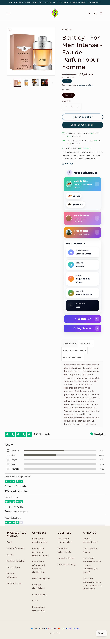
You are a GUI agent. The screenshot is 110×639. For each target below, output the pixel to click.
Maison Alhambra (12, 575)
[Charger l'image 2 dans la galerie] (26, 82)
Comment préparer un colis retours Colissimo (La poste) (92, 565)
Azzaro (10, 554)
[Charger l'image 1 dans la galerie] (17, 82)
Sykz (58, 633)
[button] (8, 13)
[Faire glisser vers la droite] (52, 83)
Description (84, 318)
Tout (9, 542)
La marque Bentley (72, 357)
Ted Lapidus (13, 567)
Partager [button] (69, 163)
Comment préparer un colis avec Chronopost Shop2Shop (92, 583)
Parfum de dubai (16, 561)
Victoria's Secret (15, 548)
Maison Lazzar (14, 583)
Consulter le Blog (67, 564)
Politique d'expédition (38, 586)
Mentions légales (41, 578)
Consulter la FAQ (66, 558)
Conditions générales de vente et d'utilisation (39, 567)
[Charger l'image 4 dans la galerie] (44, 82)
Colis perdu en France (90, 550)
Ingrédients (84, 328)
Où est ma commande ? (65, 540)
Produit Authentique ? (90, 540)
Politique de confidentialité (40, 540)
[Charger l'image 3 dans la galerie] (35, 82)
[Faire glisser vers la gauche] (10, 83)
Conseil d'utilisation (74, 350)
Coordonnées (39, 594)
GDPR (35, 600)
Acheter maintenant (82, 125)
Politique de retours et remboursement (40, 552)
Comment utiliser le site (64, 550)
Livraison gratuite (85, 85)
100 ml (68, 95)
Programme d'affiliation (38, 609)
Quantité (66, 101)
